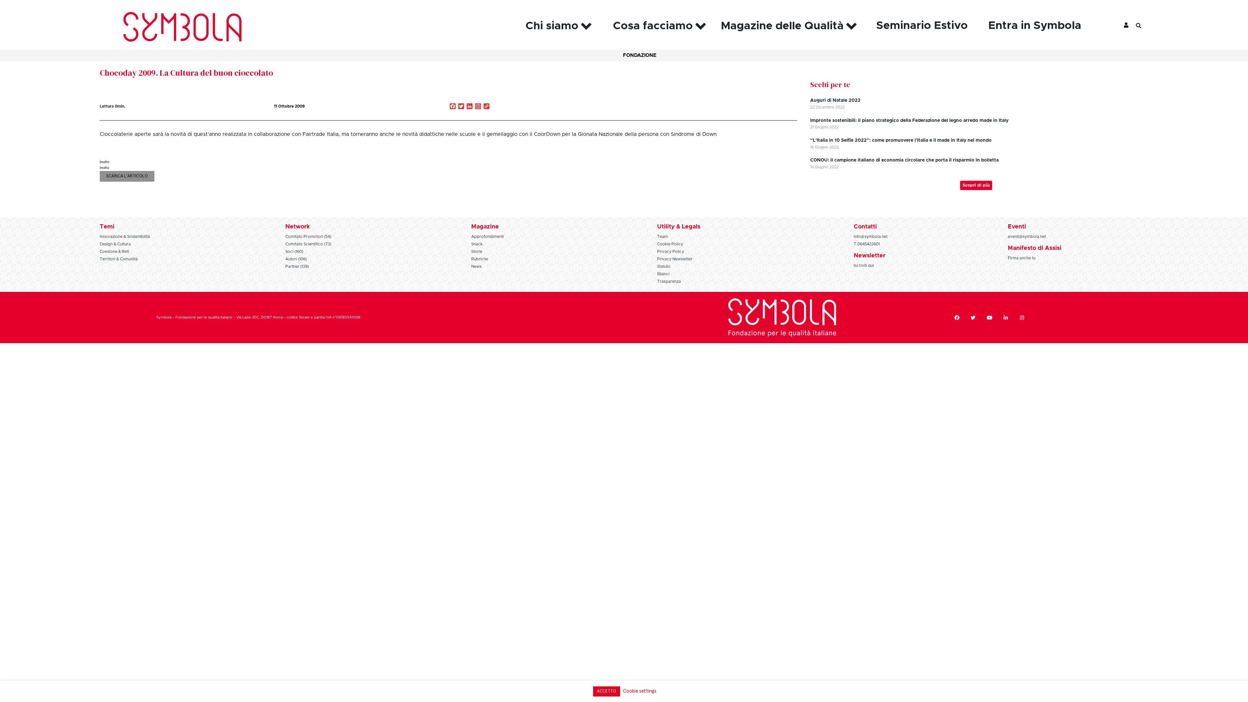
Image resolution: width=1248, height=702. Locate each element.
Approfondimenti (487, 237)
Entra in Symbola (1034, 25)
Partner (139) (297, 266)
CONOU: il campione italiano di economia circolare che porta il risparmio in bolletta (904, 160)
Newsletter (869, 256)
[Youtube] (989, 317)
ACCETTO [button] (606, 691)
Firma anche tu (1021, 258)
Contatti (865, 227)
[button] (1143, 26)
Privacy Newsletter (675, 259)
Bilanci (663, 274)
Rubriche (479, 259)
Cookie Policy (670, 244)
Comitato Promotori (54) (308, 237)
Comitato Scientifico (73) (308, 244)
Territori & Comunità (119, 259)
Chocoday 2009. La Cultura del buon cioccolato (186, 72)
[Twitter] (973, 317)
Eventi (1017, 227)
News (476, 266)
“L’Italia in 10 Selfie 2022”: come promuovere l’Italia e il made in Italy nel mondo (901, 140)
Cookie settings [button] (639, 691)
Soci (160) (294, 252)
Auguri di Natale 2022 (835, 100)
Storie (476, 252)
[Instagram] (478, 106)
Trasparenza (669, 281)
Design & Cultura (115, 244)
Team (662, 237)
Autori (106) (296, 259)
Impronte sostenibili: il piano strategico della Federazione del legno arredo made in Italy (909, 120)
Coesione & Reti (114, 252)
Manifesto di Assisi (1034, 248)
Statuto (663, 266)
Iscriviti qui (864, 265)
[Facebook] (957, 317)
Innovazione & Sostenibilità (125, 237)
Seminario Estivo (922, 25)
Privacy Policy (670, 252)
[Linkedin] (1005, 317)
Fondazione (639, 55)
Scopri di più (976, 185)
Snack (477, 244)
